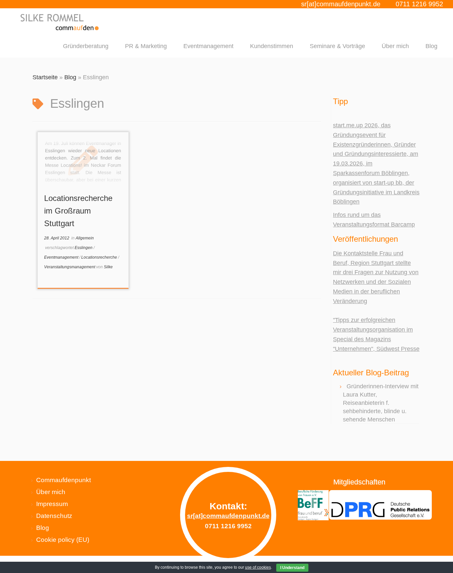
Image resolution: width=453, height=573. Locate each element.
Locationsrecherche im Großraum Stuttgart (78, 211)
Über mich (395, 46)
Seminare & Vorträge (337, 46)
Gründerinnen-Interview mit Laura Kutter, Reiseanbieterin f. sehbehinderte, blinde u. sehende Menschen (381, 403)
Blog (431, 46)
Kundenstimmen (271, 46)
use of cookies (258, 567)
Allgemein (85, 238)
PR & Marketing (146, 46)
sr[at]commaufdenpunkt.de (340, 4)
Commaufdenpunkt (63, 480)
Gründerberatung (85, 46)
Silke (108, 267)
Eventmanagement (208, 46)
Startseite (45, 77)
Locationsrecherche (99, 257)
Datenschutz (54, 515)
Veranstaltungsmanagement (70, 267)
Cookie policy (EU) (62, 539)
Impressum (52, 503)
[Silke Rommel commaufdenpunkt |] (60, 22)
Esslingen (84, 247)
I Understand (292, 567)
